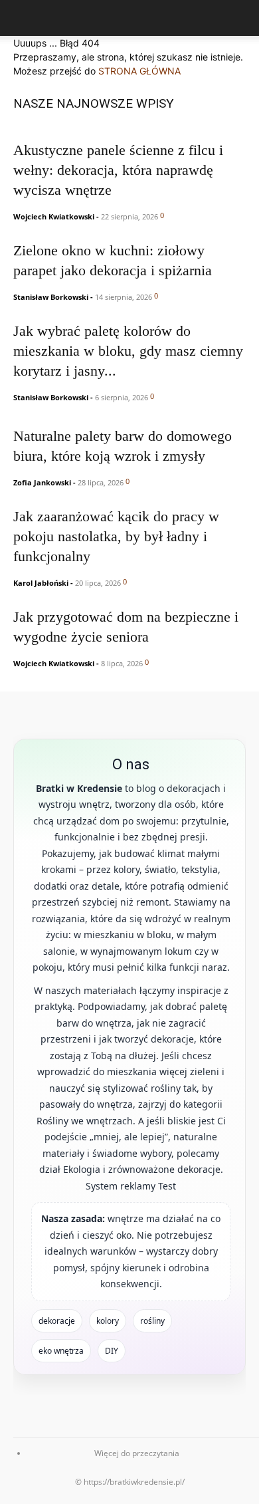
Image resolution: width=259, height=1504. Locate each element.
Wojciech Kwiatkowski (53, 216)
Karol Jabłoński (40, 583)
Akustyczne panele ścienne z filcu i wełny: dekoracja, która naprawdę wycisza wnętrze (118, 170)
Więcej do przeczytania (136, 1453)
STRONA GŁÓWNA (139, 70)
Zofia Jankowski (42, 482)
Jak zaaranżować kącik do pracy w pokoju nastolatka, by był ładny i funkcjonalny (116, 536)
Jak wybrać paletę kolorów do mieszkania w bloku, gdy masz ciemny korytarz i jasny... (128, 350)
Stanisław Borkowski (50, 297)
